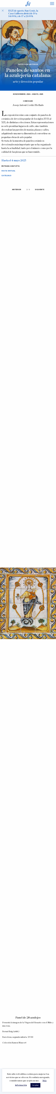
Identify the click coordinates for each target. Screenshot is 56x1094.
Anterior (16, 189)
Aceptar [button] (35, 1085)
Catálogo (6, 175)
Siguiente (39, 189)
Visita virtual (8, 171)
